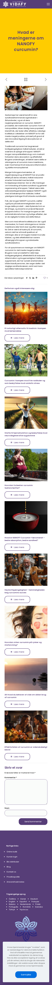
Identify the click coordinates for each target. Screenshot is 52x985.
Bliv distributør (13, 861)
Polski (37, 904)
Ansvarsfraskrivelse (15, 882)
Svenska (39, 907)
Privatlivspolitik (13, 876)
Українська (24, 909)
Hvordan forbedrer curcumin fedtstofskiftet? (19, 486)
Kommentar (11, 777)
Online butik (12, 851)
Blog (9, 866)
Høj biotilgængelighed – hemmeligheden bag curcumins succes (25, 591)
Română (27, 907)
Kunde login (12, 856)
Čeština (12, 899)
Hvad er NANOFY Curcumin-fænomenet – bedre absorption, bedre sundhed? (25, 539)
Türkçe (12, 909)
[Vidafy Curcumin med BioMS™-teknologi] (14, 4)
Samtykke (26, 974)
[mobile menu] (48, 4)
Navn (7, 808)
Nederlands (25, 904)
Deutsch (34, 899)
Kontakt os (11, 871)
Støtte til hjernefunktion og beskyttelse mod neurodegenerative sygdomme (26, 434)
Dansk (23, 899)
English (12, 901)
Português (13, 907)
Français (35, 901)
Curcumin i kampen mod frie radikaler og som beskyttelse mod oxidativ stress (25, 382)
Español (23, 901)
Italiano (12, 904)
